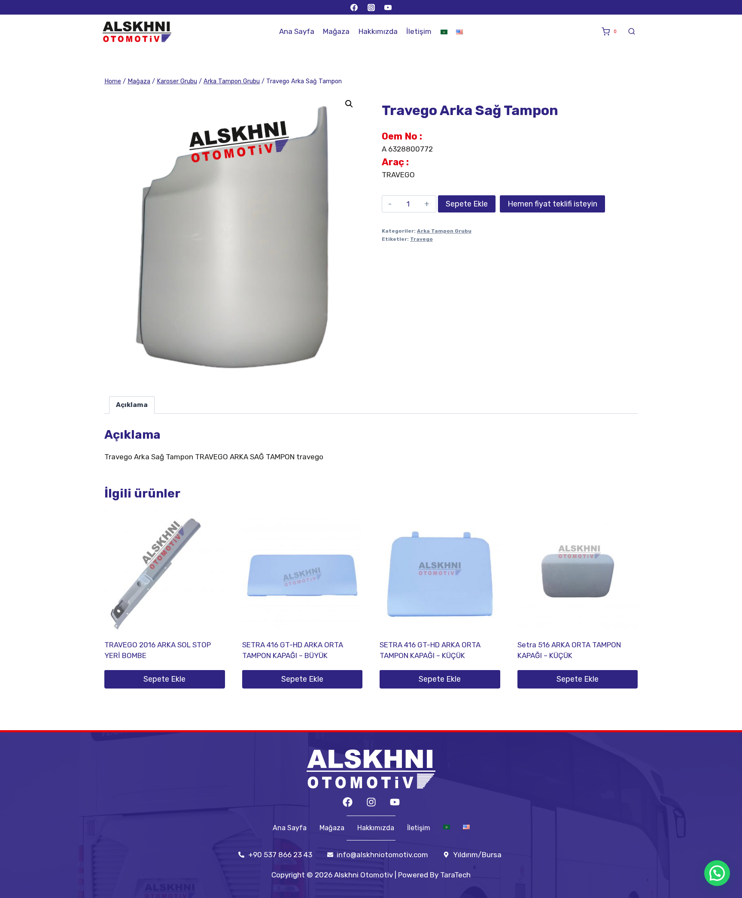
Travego (421, 239)
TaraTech (455, 875)
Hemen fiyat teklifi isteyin (552, 204)
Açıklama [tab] (132, 405)
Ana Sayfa (296, 31)
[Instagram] (371, 7)
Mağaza (336, 31)
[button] (349, 104)
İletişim (419, 31)
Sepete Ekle (467, 204)
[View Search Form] (631, 31)
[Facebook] (354, 7)
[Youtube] (395, 802)
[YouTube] (387, 7)
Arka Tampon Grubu (444, 231)
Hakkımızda (378, 31)
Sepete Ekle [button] (164, 679)
